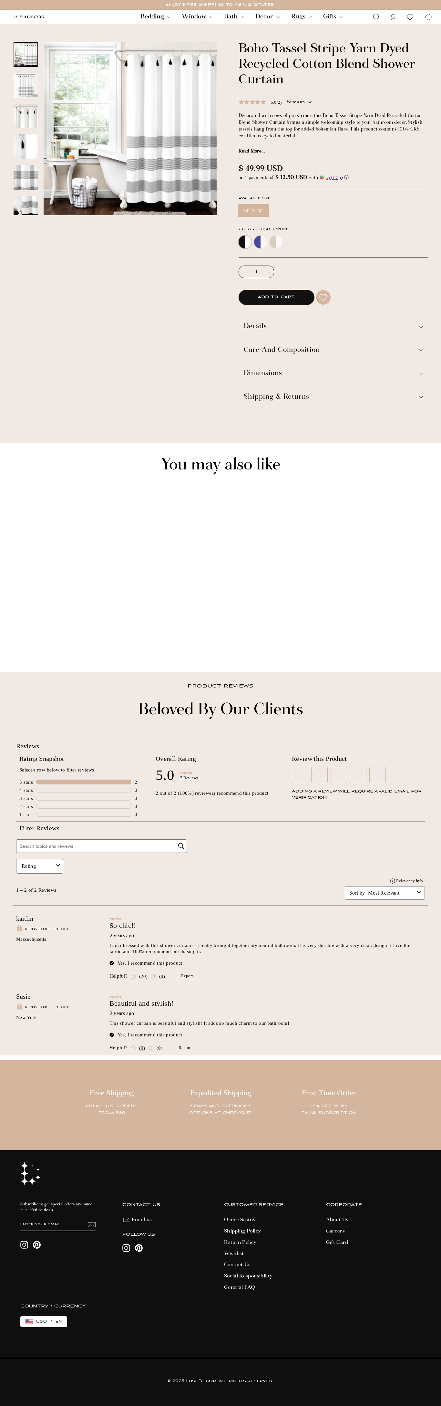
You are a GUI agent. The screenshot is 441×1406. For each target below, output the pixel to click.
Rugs (299, 17)
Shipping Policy (242, 1231)
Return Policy (240, 1242)
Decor (265, 17)
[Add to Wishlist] (323, 297)
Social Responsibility (248, 1276)
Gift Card (337, 1242)
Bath (231, 17)
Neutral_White (276, 242)
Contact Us (237, 1264)
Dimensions (263, 373)
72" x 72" (253, 210)
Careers (335, 1231)
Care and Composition (282, 350)
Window (195, 17)
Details (255, 326)
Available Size (255, 198)
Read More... (252, 151)
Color (264, 229)
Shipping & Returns (276, 397)
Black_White (245, 242)
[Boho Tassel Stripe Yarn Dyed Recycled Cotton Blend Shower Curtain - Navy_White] (25, 645)
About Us (337, 1219)
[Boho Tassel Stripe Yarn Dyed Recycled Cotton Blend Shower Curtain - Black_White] (17, 645)
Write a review (299, 102)
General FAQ (239, 1287)
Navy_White (260, 242)
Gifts (330, 17)
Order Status (239, 1219)
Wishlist (234, 1253)
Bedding (153, 17)
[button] (333, 178)
